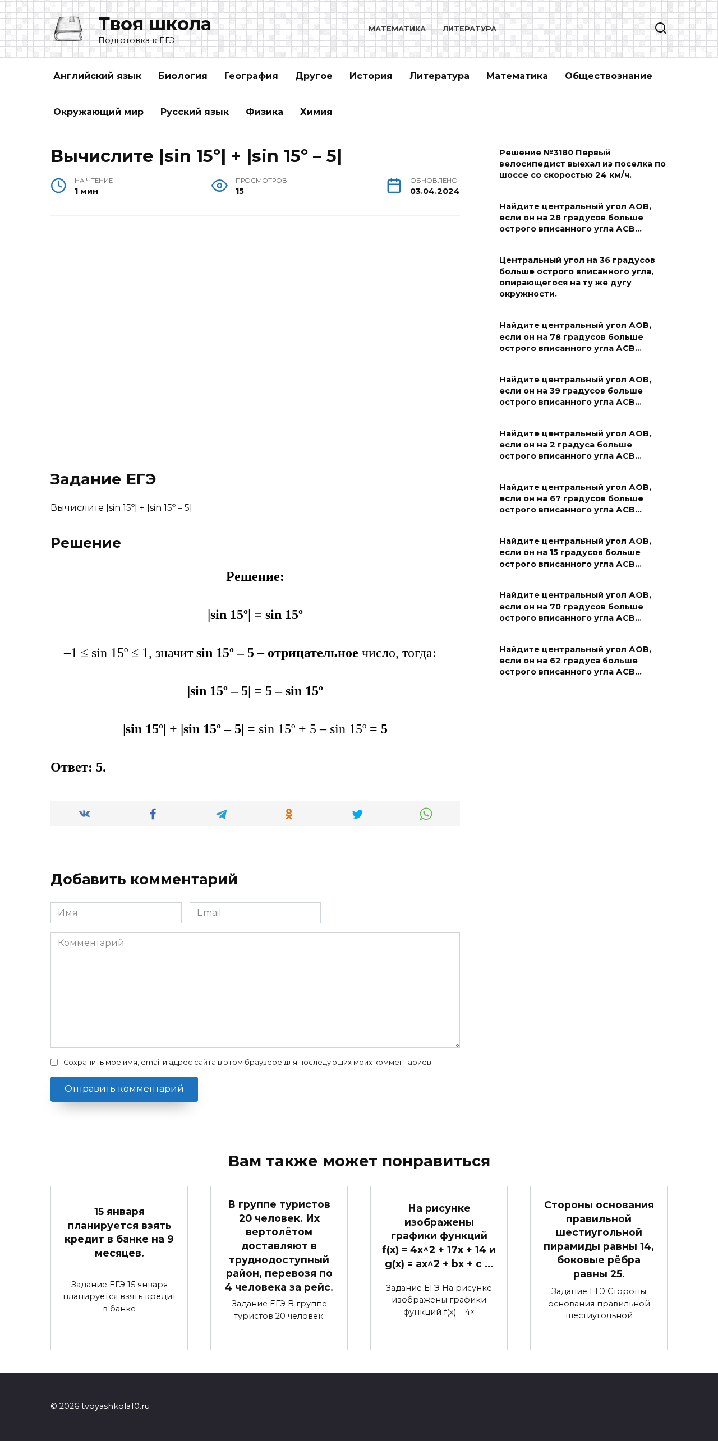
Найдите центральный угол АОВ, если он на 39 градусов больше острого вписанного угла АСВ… (575, 391)
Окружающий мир (98, 112)
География (251, 76)
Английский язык (97, 76)
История (371, 76)
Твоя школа (154, 24)
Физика (264, 112)
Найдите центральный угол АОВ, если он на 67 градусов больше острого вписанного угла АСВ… (575, 498)
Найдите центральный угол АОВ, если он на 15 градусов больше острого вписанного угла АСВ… (575, 553)
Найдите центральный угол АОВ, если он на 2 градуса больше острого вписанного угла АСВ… (575, 444)
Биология (183, 76)
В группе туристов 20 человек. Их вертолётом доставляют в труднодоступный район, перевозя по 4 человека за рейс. (279, 1245)
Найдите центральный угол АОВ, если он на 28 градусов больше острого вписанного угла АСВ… (575, 217)
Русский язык (194, 112)
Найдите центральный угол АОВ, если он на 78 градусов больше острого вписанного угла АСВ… (575, 337)
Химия (316, 112)
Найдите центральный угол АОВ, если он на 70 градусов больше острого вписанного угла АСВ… (575, 606)
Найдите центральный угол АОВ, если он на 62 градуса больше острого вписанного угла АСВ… (575, 660)
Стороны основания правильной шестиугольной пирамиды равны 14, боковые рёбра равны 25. (599, 1239)
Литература (469, 29)
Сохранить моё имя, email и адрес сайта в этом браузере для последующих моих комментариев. (248, 1062)
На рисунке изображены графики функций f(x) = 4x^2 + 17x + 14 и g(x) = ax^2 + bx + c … (439, 1235)
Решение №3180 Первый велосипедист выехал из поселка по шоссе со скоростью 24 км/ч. (582, 163)
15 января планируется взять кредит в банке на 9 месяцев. (119, 1232)
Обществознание (608, 76)
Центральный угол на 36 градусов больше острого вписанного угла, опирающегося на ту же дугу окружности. (577, 277)
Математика (397, 29)
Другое (314, 76)
